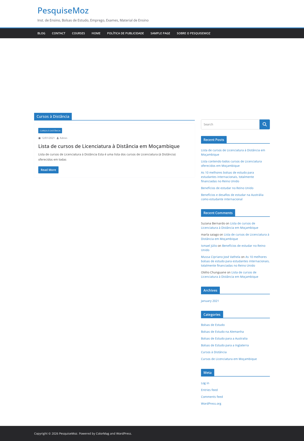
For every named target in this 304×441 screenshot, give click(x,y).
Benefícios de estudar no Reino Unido (227, 188)
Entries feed (209, 390)
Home (96, 33)
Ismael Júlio (209, 246)
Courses (78, 33)
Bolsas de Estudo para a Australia (224, 338)
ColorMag (102, 433)
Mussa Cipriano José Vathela (220, 257)
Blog (41, 33)
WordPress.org (211, 403)
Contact (58, 33)
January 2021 (210, 301)
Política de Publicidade (125, 33)
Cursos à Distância (50, 130)
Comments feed (212, 397)
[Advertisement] (152, 69)
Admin (63, 138)
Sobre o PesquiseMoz (193, 33)
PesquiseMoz (63, 10)
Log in (205, 383)
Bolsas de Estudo (213, 325)
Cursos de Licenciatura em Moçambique (229, 359)
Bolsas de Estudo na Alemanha (222, 332)
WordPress (123, 433)
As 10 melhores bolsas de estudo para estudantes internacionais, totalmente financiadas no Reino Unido (227, 176)
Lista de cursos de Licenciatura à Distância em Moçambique (109, 146)
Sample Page (160, 33)
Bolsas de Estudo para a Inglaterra (225, 345)
